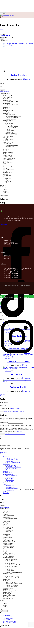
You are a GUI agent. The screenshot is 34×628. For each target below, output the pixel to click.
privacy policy (19, 431)
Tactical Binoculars (18, 75)
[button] (26, 79)
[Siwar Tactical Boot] (18, 368)
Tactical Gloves (10, 480)
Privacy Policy (7, 255)
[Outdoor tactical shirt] (18, 381)
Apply (2, 195)
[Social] (17, 317)
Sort (2, 39)
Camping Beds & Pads (12, 488)
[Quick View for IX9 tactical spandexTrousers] (12, 358)
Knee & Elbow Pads (11, 475)
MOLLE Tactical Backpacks (13, 467)
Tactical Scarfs (10, 477)
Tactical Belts (9, 478)
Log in (2, 411)
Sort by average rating (8, 618)
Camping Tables (10, 487)
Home (1, 29)
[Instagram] (3, 203)
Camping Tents (10, 485)
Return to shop (4, 452)
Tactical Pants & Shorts (12, 459)
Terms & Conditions (9, 242)
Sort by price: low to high (9, 621)
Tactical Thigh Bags (11, 465)
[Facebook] (1, 203)
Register (2, 434)
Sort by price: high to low (9, 622)
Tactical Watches (7, 472)
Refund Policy (7, 245)
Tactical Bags (6, 464)
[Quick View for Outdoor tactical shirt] (12, 383)
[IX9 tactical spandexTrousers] (18, 356)
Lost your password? (14, 408)
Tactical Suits (9, 461)
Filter (3, 34)
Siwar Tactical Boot (19, 374)
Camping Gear (7, 484)
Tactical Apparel (7, 456)
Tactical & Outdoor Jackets (13, 462)
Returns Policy (7, 240)
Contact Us (7, 257)
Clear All (2, 90)
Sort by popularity (7, 616)
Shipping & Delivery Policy (11, 243)
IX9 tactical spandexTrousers (18, 361)
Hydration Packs (10, 469)
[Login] (2, 17)
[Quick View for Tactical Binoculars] (4, 71)
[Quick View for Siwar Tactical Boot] (12, 371)
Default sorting (7, 615)
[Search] (1, 17)
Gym (4, 482)
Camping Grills (10, 490)
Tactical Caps (9, 481)
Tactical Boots (6, 471)
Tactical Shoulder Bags (12, 468)
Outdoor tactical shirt (18, 387)
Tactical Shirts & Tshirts (12, 458)
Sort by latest (6, 619)
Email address (4, 402)
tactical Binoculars (4, 91)
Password (3, 405)
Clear (6, 195)
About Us (6, 258)
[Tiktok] (5, 203)
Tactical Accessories (8, 474)
